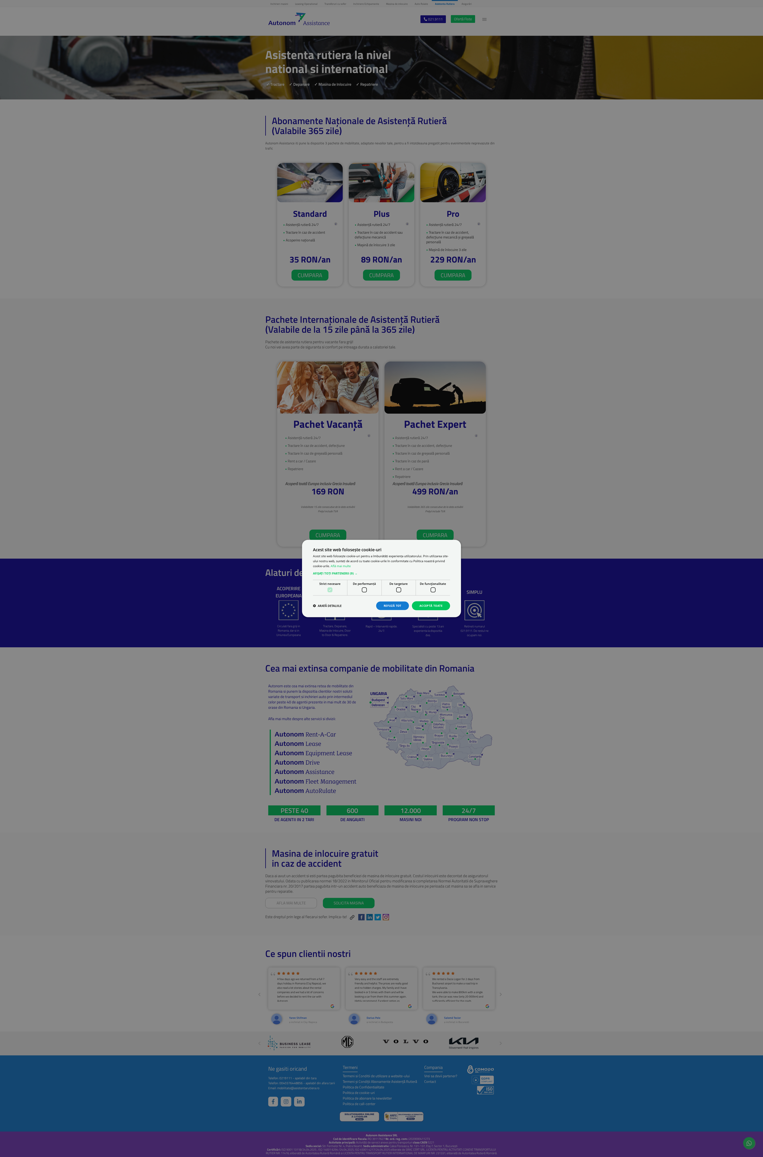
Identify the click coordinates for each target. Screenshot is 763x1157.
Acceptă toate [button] (431, 606)
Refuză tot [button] (392, 606)
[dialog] (381, 578)
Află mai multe (341, 566)
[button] (381, 573)
